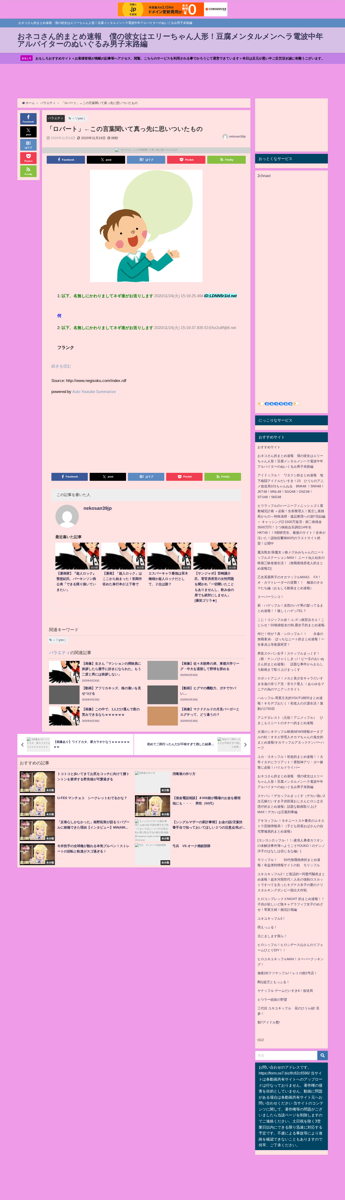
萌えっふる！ (267, 927)
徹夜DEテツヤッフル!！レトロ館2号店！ (287, 973)
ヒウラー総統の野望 (272, 999)
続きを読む (61, 366)
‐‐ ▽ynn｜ (79, 118)
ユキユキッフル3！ (271, 918)
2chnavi (264, 176)
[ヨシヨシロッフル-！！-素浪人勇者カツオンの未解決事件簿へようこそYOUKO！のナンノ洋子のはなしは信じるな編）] (291, 846)
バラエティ (55, 118)
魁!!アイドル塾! (268, 1022)
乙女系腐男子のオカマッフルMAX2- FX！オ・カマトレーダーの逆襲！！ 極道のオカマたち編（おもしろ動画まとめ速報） (290, 582)
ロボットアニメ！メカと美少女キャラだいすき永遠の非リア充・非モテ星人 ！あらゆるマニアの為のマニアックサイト (290, 684)
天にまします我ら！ (272, 936)
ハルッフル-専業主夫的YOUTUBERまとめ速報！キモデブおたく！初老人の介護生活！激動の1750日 (290, 703)
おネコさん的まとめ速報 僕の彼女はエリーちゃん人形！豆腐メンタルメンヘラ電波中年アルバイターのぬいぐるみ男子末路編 (290, 461)
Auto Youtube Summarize (94, 391)
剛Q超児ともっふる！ (273, 982)
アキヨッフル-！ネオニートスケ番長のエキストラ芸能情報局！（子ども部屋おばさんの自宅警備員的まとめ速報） (290, 826)
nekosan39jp (237, 136)
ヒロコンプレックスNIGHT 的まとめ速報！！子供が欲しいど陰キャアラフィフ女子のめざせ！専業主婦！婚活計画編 (291, 904)
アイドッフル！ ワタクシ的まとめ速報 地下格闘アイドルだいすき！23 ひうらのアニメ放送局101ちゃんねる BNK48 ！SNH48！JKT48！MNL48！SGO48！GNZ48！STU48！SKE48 (290, 486)
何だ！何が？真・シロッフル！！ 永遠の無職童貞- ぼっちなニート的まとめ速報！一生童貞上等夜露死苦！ (290, 639)
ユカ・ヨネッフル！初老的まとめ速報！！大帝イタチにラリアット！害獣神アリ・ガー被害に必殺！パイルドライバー (290, 762)
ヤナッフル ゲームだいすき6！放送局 (285, 990)
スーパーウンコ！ (270, 596)
